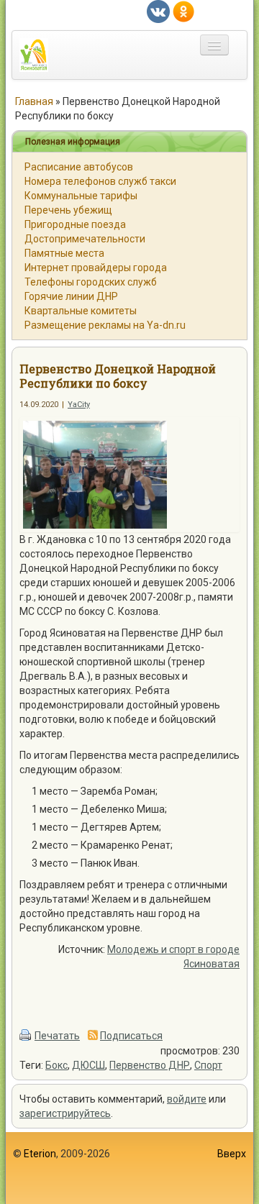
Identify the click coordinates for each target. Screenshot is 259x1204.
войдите (186, 1099)
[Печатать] (25, 1035)
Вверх (231, 1153)
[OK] (183, 11)
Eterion (40, 1153)
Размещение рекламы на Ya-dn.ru (105, 325)
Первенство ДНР (149, 1065)
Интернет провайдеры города (95, 267)
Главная (34, 101)
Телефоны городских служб (90, 282)
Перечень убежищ (68, 210)
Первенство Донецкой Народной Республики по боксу (117, 376)
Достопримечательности (84, 239)
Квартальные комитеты (80, 310)
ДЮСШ (88, 1065)
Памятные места (64, 253)
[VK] (158, 11)
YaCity (79, 404)
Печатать (57, 1035)
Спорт (208, 1065)
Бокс (56, 1065)
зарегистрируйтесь (65, 1113)
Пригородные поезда (75, 224)
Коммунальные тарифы (80, 195)
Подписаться (131, 1035)
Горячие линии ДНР (71, 296)
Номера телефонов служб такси (100, 181)
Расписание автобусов (78, 167)
